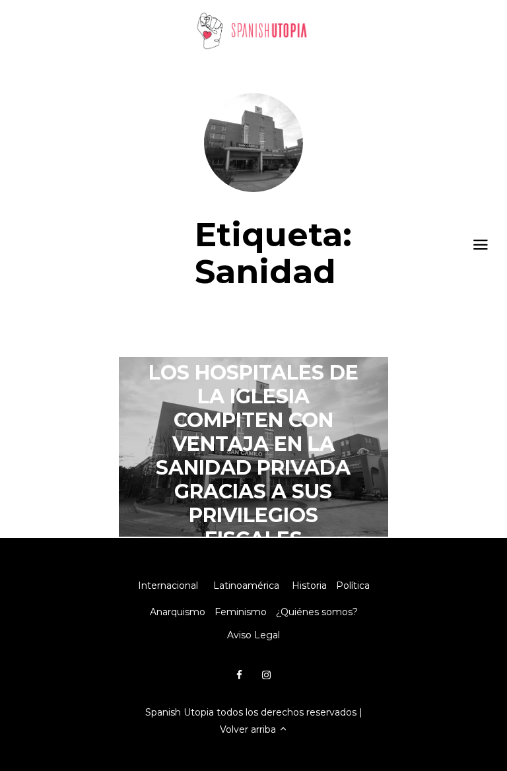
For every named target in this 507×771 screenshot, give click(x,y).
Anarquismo (177, 612)
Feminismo (241, 612)
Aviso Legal (253, 635)
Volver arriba (249, 729)
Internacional (168, 585)
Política (353, 585)
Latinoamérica (246, 585)
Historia (309, 585)
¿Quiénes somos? (317, 612)
